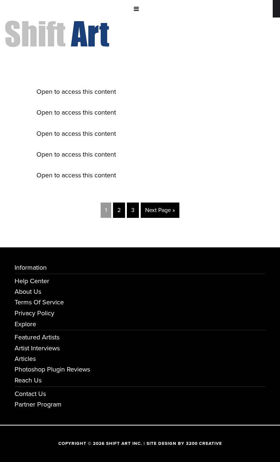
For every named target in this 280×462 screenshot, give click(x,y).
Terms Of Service (39, 302)
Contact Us (30, 394)
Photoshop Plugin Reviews (52, 369)
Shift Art (58, 26)
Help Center (32, 281)
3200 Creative (204, 443)
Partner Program (38, 404)
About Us (28, 292)
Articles (25, 359)
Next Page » (160, 210)
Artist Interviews (37, 348)
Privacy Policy (34, 313)
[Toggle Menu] (136, 9)
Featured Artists (37, 337)
